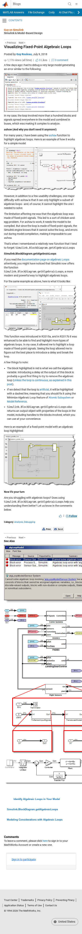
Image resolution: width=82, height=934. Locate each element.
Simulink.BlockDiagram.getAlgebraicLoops (32, 809)
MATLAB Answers (13, 12)
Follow (72, 515)
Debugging (29, 522)
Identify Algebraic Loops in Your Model (37, 799)
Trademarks (27, 900)
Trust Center (10, 900)
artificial (44, 389)
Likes (43, 60)
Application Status (14, 905)
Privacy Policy (44, 900)
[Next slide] (75, 12)
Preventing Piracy (65, 900)
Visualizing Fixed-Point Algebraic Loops (37, 46)
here (45, 840)
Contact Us (51, 905)
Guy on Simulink (13, 29)
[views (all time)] (5, 60)
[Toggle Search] (69, 4)
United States (66, 921)
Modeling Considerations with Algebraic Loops (35, 819)
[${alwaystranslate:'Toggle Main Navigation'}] (76, 4)
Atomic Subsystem (60, 397)
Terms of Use (34, 905)
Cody (52, 12)
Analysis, (18, 522)
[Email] (58, 529)
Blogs (17, 4)
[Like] (60, 515)
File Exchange (36, 12)
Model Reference (17, 401)
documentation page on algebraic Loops (45, 259)
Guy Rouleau (24, 54)
